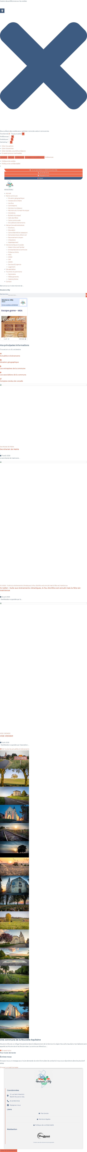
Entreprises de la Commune (17, 250)
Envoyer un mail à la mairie (9, 1067)
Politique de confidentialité (11, 163)
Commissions (12, 205)
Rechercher (4, 294)
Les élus (11, 203)
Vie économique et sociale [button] (15, 245)
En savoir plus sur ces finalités (12, 153)
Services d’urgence (14, 264)
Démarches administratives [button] (15, 225)
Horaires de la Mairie (15, 201)
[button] (43, 66)
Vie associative (10, 269)
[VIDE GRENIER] (43, 667)
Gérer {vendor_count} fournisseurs (13, 151)
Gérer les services (8, 148)
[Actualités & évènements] (1, 353)
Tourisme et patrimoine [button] (14, 272)
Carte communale (14, 220)
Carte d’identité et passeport (18, 232)
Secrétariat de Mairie (9, 449)
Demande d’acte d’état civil (17, 235)
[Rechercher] (86, 295)
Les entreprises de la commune (12, 368)
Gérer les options (7, 146)
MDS (9, 254)
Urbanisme (12, 240)
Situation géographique (16, 198)
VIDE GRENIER (6, 736)
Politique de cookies (8, 161)
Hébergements (13, 277)
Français (40, 178)
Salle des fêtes (13, 218)
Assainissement (13, 242)
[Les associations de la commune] (0, 372)
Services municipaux (15, 208)
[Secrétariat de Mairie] (43, 414)
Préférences (19, 157)
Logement (11, 267)
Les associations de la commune (13, 375)
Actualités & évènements (10, 356)
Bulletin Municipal (14, 215)
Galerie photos (13, 279)
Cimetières (11, 213)
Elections (11, 228)
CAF (9, 259)
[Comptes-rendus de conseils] (1, 379)
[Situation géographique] (1, 360)
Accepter (4, 157)
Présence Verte (13, 252)
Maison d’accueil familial (16, 247)
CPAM (10, 257)
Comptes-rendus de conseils (11, 381)
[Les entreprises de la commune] (0, 366)
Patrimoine (12, 274)
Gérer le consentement (9, 1150)
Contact (8, 281)
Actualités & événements (16, 223)
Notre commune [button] (12, 196)
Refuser (11, 157)
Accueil (8, 193)
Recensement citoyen (15, 237)
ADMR (10, 262)
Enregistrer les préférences (34, 157)
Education (11, 230)
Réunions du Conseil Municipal (18, 210)
